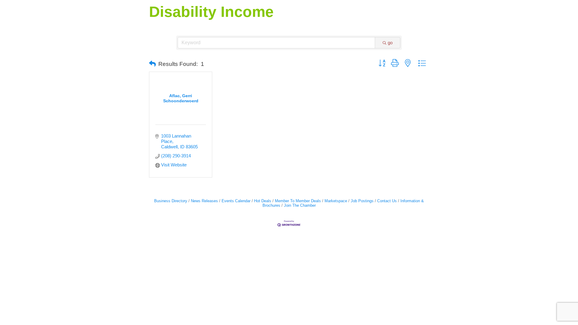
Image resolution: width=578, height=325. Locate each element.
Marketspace (336, 201)
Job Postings (362, 201)
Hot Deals (262, 201)
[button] (152, 64)
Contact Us (387, 201)
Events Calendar (236, 201)
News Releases (204, 201)
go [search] (390, 42)
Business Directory (170, 201)
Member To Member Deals (298, 201)
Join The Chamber (300, 205)
